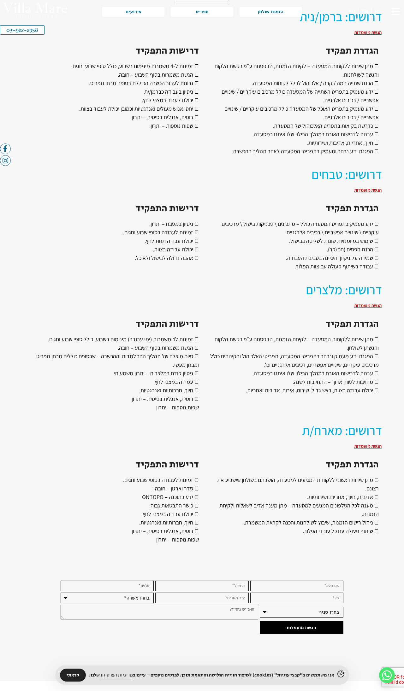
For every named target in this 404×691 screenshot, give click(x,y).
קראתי (73, 675)
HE (377, 11)
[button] (395, 11)
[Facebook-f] (5, 148)
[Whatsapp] (387, 675)
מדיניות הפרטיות (117, 675)
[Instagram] (5, 160)
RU (352, 11)
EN (365, 11)
